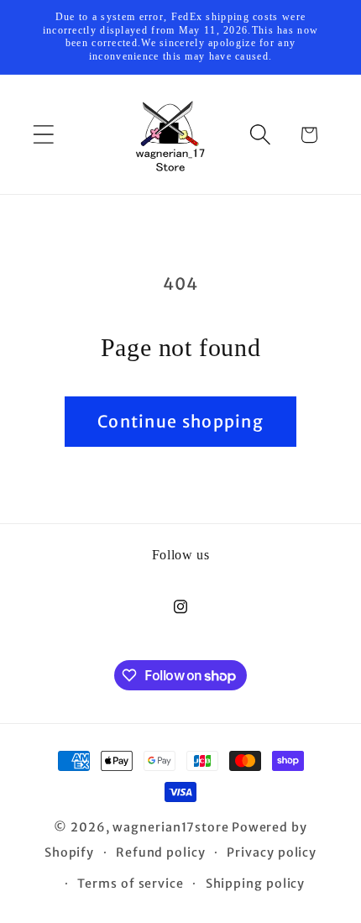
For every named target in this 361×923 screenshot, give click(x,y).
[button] (43, 135)
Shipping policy (256, 883)
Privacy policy (272, 852)
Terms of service (130, 883)
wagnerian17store (170, 827)
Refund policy (161, 852)
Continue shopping (180, 422)
